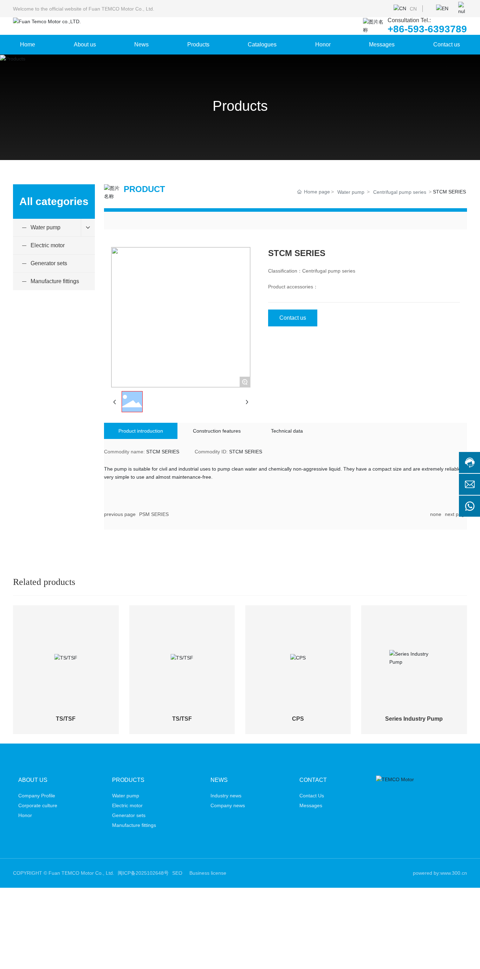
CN (413, 9)
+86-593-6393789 (427, 29)
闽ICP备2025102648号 (143, 873)
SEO (177, 873)
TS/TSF (66, 719)
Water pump (350, 192)
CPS (298, 719)
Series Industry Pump (414, 719)
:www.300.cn (453, 873)
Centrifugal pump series (399, 192)
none (435, 514)
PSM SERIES (154, 514)
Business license (207, 873)
